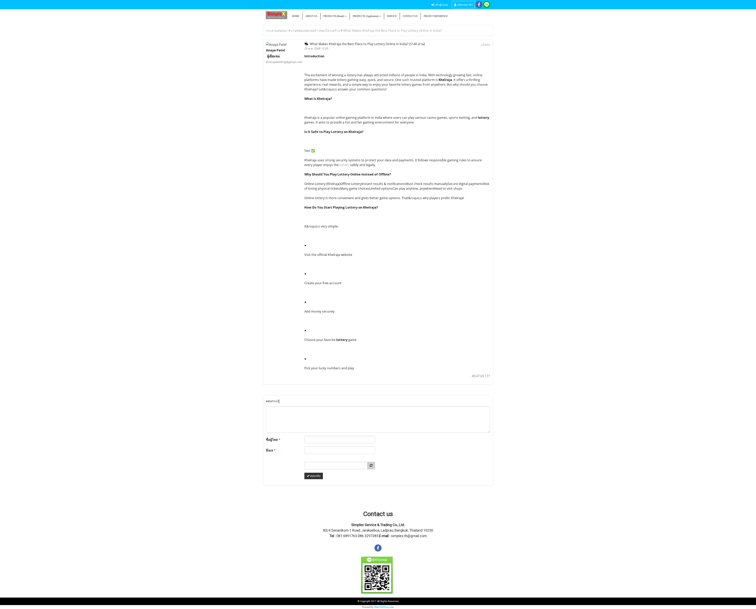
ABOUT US (311, 16)
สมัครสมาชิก (464, 4)
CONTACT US (410, 16)
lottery (344, 165)
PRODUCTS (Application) (366, 16)
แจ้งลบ (485, 44)
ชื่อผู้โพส (273, 439)
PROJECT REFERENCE (436, 16)
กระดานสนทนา (277, 30)
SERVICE (392, 16)
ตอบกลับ (315, 475)
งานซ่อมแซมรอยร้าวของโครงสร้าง (315, 30)
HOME (295, 16)
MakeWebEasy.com (384, 607)
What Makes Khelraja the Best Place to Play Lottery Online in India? (392, 30)
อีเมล (271, 450)
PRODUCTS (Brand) (334, 16)
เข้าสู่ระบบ (441, 4)
